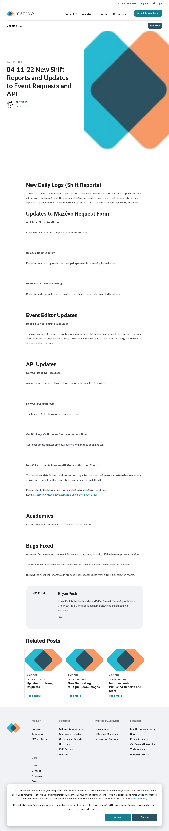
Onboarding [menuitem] (102, 728)
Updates (12, 25)
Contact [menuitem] (36, 770)
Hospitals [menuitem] (64, 744)
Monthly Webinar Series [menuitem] (143, 728)
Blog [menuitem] (132, 733)
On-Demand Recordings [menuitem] (143, 744)
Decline (145, 817)
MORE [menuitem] (34, 758)
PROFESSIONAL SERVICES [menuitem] (107, 721)
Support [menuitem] (144, 3)
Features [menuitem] (37, 728)
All (21, 25)
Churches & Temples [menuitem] (70, 733)
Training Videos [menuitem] (139, 749)
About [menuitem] (35, 765)
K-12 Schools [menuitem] (66, 749)
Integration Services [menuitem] (106, 739)
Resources (119, 13)
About (105, 13)
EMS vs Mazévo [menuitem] (40, 739)
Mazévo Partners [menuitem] (139, 754)
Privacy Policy (140, 798)
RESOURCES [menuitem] (135, 721)
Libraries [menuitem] (64, 754)
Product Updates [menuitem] (127, 3)
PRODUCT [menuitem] (36, 721)
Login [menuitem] (159, 3)
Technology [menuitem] (38, 733)
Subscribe (155, 25)
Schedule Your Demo (148, 13)
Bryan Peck (22, 105)
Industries (88, 13)
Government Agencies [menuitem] (71, 739)
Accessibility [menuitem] (39, 775)
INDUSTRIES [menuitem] (64, 721)
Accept (118, 817)
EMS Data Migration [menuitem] (106, 733)
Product (69, 13)
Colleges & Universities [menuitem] (72, 728)
